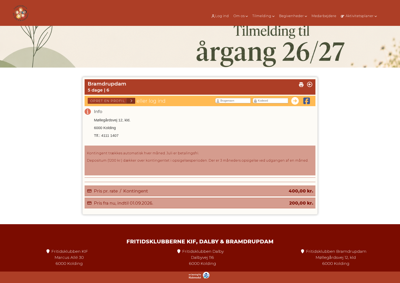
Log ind (222, 16)
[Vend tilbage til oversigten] (309, 84)
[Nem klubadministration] (200, 278)
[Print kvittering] (301, 83)
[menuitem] (221, 16)
